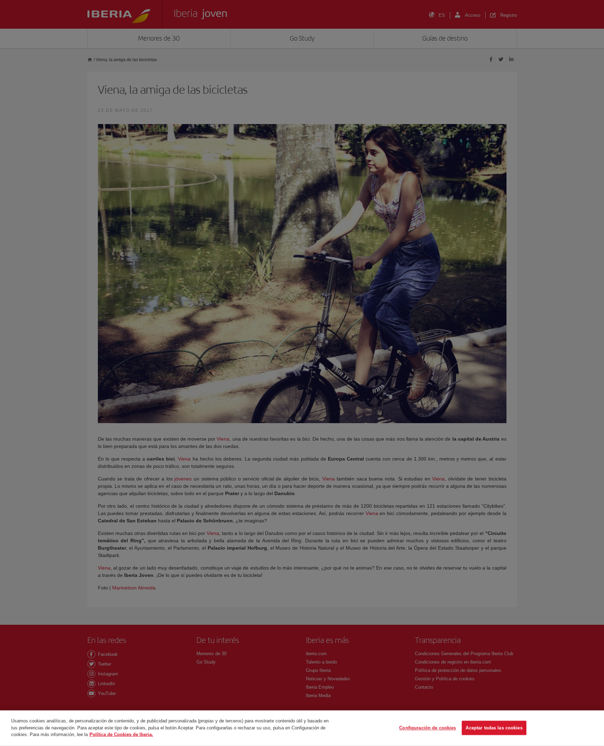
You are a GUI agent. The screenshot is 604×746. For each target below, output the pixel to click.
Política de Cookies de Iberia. (121, 734)
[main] (302, 728)
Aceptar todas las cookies (494, 728)
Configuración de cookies (427, 728)
